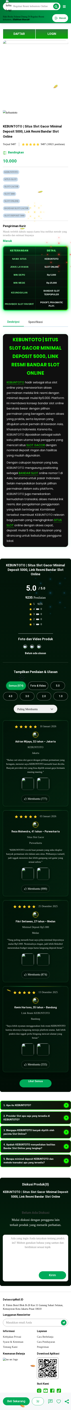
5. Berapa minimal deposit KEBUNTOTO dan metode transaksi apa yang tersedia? (28, 1161)
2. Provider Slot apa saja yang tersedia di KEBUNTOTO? (26, 1118)
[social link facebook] (52, 1390)
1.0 (60, 696)
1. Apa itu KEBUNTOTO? (17, 1105)
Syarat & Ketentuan (13, 1342)
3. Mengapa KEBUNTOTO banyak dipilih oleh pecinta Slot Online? (28, 1132)
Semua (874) (16, 685)
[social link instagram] (39, 1390)
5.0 (58, 685)
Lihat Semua (35, 1081)
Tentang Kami (10, 1347)
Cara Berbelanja (45, 1336)
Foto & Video (38, 685)
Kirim (52, 1275)
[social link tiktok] (59, 1390)
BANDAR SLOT (28, 473)
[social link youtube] (46, 1390)
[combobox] (35, 708)
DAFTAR (19, 34)
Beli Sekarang (16, 1401)
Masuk (7, 241)
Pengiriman (43, 1347)
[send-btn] (64, 1322)
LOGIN (52, 34)
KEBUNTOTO (15, 382)
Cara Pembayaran (46, 1342)
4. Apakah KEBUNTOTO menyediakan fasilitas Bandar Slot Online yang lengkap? (29, 1146)
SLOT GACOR (35, 445)
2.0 (44, 696)
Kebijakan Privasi (12, 1336)
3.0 (27, 696)
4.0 (10, 696)
